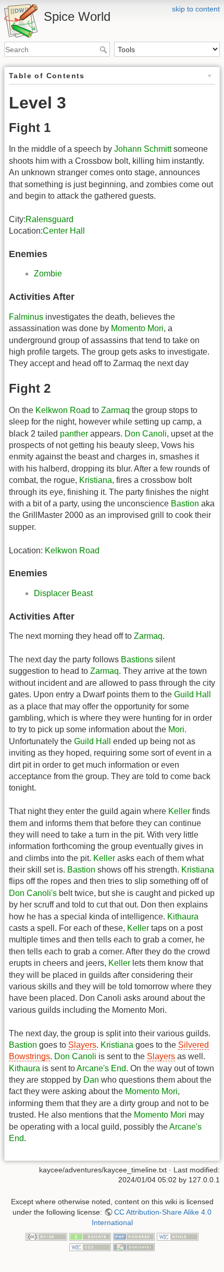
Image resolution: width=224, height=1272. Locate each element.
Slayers (82, 1044)
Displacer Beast (63, 593)
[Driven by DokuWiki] (134, 1246)
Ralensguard (49, 219)
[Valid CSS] (90, 1246)
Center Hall (64, 230)
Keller (179, 811)
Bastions (137, 659)
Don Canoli (146, 433)
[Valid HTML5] (177, 1236)
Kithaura (182, 916)
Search (104, 49)
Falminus (26, 316)
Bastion (185, 503)
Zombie (48, 273)
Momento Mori (137, 328)
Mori (176, 729)
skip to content (196, 9)
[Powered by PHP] (134, 1236)
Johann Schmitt (142, 148)
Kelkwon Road (62, 410)
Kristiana (95, 480)
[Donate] (90, 1236)
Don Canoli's (33, 893)
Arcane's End (101, 1068)
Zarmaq (115, 410)
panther (74, 433)
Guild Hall (192, 694)
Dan (91, 1079)
